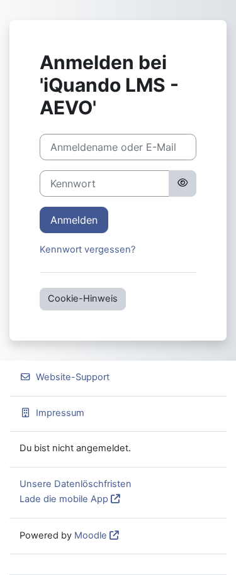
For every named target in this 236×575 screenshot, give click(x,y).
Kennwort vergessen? (87, 249)
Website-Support (73, 377)
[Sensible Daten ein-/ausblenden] (182, 183)
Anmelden (74, 220)
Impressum (60, 413)
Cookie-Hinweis (83, 298)
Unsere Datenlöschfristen (76, 484)
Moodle (90, 535)
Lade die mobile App (64, 499)
